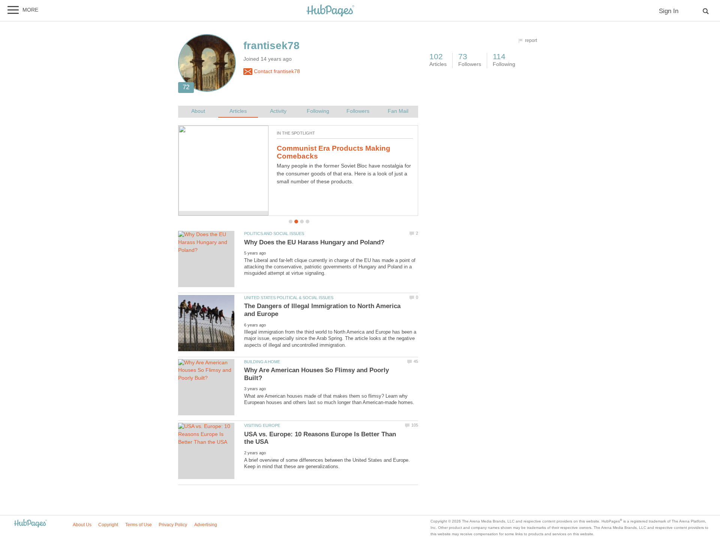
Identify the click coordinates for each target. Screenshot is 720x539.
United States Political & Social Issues (288, 297)
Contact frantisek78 (276, 71)
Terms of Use (138, 524)
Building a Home (262, 361)
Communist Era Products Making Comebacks (333, 152)
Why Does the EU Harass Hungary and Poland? (314, 242)
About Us (82, 524)
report (531, 40)
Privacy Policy (173, 524)
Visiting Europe (262, 425)
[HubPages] (330, 11)
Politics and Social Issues (274, 233)
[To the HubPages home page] (30, 524)
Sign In (668, 11)
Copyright (108, 524)
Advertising (205, 524)
